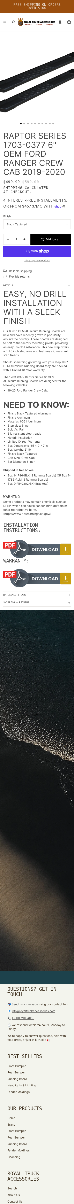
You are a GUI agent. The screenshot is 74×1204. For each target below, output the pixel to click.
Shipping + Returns (16, 602)
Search (12, 1188)
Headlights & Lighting (21, 1085)
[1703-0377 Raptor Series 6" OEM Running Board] (37, 549)
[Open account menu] (60, 21)
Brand (11, 1124)
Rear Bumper (16, 1072)
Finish (7, 216)
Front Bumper (16, 1066)
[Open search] (13, 21)
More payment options (37, 260)
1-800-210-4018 (23, 1018)
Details (8, 285)
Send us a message (25, 1004)
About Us (13, 1195)
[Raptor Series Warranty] (37, 578)
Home (11, 1118)
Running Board (17, 1079)
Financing (13, 1157)
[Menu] (4, 22)
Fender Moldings (18, 1092)
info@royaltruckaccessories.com (33, 1011)
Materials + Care (14, 594)
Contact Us (14, 1201)
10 (53, 123)
